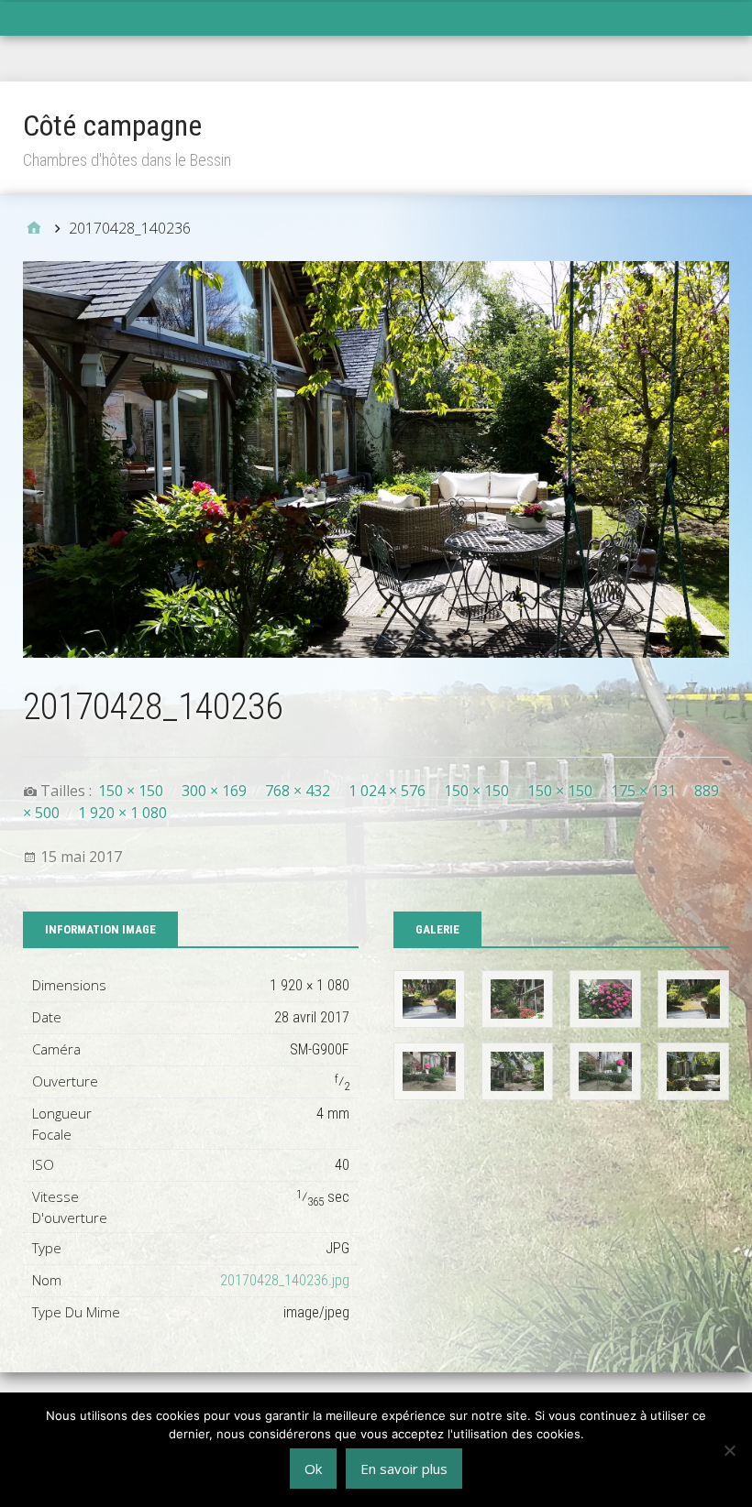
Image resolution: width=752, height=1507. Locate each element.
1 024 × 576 (387, 791)
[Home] (34, 228)
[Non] (729, 1450)
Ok (313, 1468)
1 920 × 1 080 (122, 813)
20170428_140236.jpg (284, 1280)
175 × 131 (643, 791)
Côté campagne (112, 125)
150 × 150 (130, 791)
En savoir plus (404, 1468)
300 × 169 (214, 791)
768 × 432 (297, 791)
